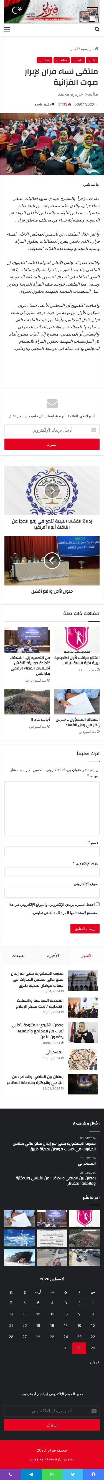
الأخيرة (53, 955)
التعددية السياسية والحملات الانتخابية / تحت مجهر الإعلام (40, 1003)
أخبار (74, 48)
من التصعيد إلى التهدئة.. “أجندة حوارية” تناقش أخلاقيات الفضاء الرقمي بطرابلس (30, 665)
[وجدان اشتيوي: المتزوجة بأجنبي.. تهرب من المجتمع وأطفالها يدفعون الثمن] (83, 1032)
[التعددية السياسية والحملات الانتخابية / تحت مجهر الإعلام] (83, 1008)
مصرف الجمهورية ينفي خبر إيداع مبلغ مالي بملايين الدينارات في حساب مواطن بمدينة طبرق (37, 979)
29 (93, 1348)
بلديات (77, 60)
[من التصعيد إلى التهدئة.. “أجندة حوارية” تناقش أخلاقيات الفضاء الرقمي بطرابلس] (27, 640)
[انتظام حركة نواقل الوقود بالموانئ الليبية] (19, 1257)
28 (11, 1336)
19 (38, 1325)
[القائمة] (7, 29)
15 (93, 1325)
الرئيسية (88, 48)
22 (93, 1336)
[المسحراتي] (83, 1059)
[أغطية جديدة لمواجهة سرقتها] (84, 1257)
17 (65, 1325)
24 (66, 1336)
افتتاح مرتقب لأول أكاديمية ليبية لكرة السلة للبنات (77, 660)
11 (52, 1314)
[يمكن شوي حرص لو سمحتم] (52, 1257)
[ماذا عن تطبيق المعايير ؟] (52, 1238)
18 (52, 1325)
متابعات (61, 60)
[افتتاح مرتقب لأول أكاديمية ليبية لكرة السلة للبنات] (77, 640)
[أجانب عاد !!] (27, 701)
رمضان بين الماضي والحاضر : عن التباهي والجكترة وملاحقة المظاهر (35, 1079)
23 (79, 1336)
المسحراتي (55, 1052)
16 (79, 1325)
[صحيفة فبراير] (52, 11)
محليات (44, 60)
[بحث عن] (97, 29)
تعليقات (18, 955)
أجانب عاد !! (40, 719)
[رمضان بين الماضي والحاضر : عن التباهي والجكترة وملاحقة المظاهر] (83, 1084)
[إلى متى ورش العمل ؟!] (19, 1238)
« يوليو (95, 1362)
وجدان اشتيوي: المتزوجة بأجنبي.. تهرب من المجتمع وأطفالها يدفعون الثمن (37, 1031)
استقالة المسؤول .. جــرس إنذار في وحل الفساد (78, 722)
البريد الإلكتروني (86, 863)
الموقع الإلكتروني (87, 884)
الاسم (94, 842)
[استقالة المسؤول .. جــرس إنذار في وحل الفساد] (77, 701)
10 (66, 1314)
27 (24, 1336)
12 (38, 1314)
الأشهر (87, 955)
